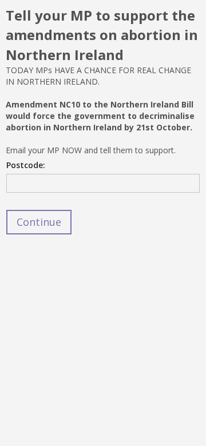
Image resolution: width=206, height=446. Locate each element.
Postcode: (25, 165)
